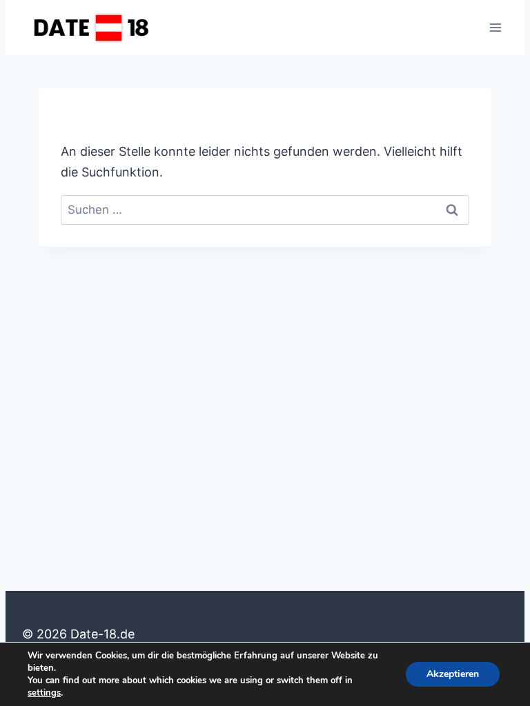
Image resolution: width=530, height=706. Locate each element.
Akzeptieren (452, 673)
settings (44, 693)
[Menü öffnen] (495, 27)
